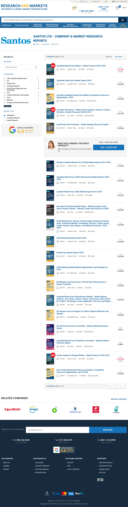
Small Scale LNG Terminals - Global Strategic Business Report (82, 124)
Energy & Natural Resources (70, 25)
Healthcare (6, 25)
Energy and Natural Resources (23, 102)
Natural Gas (23, 83)
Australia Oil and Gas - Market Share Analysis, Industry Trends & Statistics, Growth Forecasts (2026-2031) (83, 111)
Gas (23, 92)
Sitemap (51, 501)
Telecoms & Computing (100, 25)
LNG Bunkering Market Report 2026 (71, 238)
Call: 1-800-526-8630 (108, 142)
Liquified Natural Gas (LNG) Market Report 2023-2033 (79, 192)
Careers (6, 466)
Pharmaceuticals (22, 25)
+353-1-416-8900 (104, 8)
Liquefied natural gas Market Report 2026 (73, 80)
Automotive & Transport (87, 25)
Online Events (104, 469)
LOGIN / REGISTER (121, 1)
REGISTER (108, 430)
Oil (23, 81)
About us (6, 462)
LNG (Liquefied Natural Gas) (23, 78)
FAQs (69, 466)
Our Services (123, 25)
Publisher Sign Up (105, 462)
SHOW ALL (7, 106)
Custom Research (41, 469)
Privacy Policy (60, 501)
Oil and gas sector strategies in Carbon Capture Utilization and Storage (82, 312)
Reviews (6, 469)
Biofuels (23, 100)
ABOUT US (83, 1)
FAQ (106, 1)
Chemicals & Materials (37, 25)
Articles (102, 472)
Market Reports (12, 120)
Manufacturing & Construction (52, 25)
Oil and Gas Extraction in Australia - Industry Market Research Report (82, 327)
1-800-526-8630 (86, 11)
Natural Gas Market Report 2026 (70, 252)
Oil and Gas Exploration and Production (23, 89)
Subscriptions (40, 472)
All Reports (11, 115)
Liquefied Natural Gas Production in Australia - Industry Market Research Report (82, 342)
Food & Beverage (112, 25)
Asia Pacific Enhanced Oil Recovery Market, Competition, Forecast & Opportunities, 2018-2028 (80, 371)
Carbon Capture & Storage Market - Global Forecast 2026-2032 (83, 355)
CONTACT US (96, 1)
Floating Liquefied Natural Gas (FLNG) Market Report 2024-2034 (83, 162)
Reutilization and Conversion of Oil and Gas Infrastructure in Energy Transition (81, 283)
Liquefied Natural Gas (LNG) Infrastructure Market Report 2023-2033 (83, 178)
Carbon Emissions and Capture (23, 95)
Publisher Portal (105, 466)
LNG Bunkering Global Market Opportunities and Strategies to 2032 (82, 268)
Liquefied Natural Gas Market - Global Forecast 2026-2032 (81, 66)
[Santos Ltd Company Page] (16, 40)
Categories (39, 462)
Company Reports (23, 86)
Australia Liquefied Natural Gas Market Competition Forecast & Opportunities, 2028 (82, 96)
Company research (42, 466)
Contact (70, 462)
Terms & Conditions (73, 501)
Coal (23, 97)
